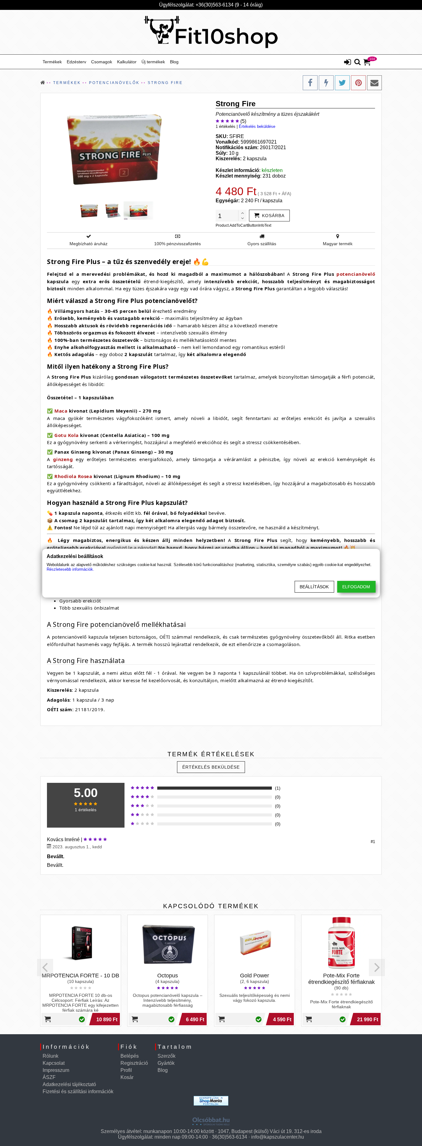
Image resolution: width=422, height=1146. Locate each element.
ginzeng (63, 459)
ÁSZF (49, 1077)
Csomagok (101, 61)
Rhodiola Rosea (73, 476)
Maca (60, 411)
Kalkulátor (127, 61)
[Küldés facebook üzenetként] (326, 82)
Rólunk (50, 1056)
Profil (126, 1070)
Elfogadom (356, 586)
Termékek (52, 61)
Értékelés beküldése (257, 126)
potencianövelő (355, 274)
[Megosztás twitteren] (342, 82)
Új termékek (153, 61)
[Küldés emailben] (374, 82)
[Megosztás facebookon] (310, 82)
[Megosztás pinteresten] (358, 82)
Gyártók (166, 1063)
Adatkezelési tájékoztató (69, 1084)
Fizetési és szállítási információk (78, 1091)
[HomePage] (211, 32)
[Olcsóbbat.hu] (211, 1119)
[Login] (348, 62)
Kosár (126, 1077)
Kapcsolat (54, 1063)
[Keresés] (357, 62)
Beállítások (314, 586)
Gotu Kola (66, 435)
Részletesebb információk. (70, 569)
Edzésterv (76, 61)
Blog (174, 61)
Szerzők (166, 1056)
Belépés (129, 1056)
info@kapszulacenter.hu (277, 1137)
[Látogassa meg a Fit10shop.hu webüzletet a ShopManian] (211, 1101)
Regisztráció (134, 1063)
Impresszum (56, 1070)
